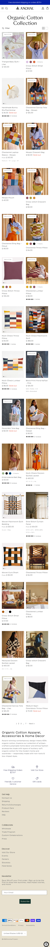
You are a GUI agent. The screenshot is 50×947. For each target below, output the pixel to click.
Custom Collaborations (12, 835)
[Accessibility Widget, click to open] (46, 944)
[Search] (7, 8)
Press (4, 839)
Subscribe (25, 901)
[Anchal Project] (25, 8)
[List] (46, 28)
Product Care (8, 808)
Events (5, 856)
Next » (32, 723)
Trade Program (8, 832)
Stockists (6, 862)
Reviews (5, 811)
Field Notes (7, 866)
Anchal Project (12, 939)
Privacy (20, 925)
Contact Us (7, 798)
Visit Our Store (8, 852)
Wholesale (6, 828)
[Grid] (43, 28)
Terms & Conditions (9, 925)
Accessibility (30, 925)
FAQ (3, 815)
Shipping (6, 801)
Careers (5, 859)
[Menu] (2, 8)
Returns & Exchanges (11, 805)
